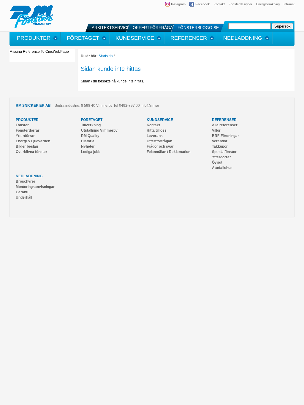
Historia (87, 141)
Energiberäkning (268, 4)
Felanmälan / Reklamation (168, 152)
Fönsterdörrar (27, 130)
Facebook (202, 4)
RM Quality (90, 136)
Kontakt (219, 4)
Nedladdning (29, 176)
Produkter (27, 120)
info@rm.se (150, 105)
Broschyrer (25, 181)
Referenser (224, 120)
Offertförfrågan (159, 141)
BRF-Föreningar (225, 136)
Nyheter (88, 146)
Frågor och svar (160, 146)
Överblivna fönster (31, 152)
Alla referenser (225, 125)
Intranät (289, 4)
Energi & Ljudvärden (33, 141)
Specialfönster (224, 152)
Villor (216, 130)
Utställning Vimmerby (99, 130)
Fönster (22, 125)
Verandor (219, 141)
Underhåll (24, 197)
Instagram (178, 4)
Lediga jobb (90, 152)
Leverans (155, 136)
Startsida (106, 56)
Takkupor (220, 146)
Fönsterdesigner (240, 4)
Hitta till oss (157, 130)
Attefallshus (222, 168)
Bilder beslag (27, 146)
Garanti (22, 192)
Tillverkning (91, 125)
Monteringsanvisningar (35, 187)
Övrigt (217, 162)
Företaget (91, 120)
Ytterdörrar (25, 136)
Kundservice (160, 120)
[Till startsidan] (32, 27)
